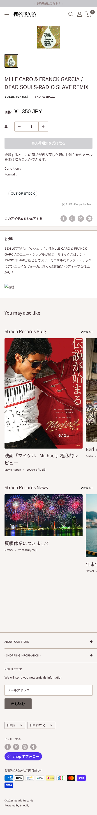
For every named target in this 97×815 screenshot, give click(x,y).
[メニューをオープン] (7, 14)
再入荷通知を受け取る (48, 143)
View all (86, 332)
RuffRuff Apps (74, 204)
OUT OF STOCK (23, 193)
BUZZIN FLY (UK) (16, 96)
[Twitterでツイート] (81, 218)
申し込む (18, 704)
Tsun (89, 204)
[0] (89, 14)
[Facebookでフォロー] (8, 747)
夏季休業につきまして (27, 543)
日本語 (11, 725)
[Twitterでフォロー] (16, 747)
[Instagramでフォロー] (25, 747)
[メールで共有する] (89, 218)
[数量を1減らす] (19, 126)
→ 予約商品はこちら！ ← (48, 3)
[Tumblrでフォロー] (33, 747)
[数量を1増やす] (43, 126)
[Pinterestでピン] (72, 218)
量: (7, 126)
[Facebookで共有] (63, 218)
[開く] (70, 14)
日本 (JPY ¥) (37, 725)
